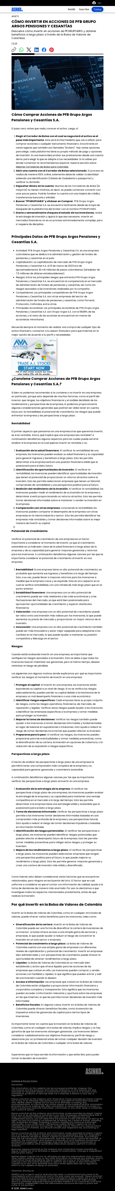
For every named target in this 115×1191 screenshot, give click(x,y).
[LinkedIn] (36, 50)
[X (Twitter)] (29, 50)
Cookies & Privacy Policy (25, 1081)
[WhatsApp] (21, 50)
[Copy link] (14, 50)
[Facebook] (44, 50)
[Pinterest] (51, 50)
